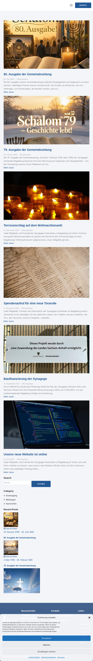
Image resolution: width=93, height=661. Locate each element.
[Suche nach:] (17, 482)
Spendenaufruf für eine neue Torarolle (30, 303)
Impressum (61, 657)
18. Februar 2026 (10, 155)
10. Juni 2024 (9, 459)
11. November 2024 (11, 308)
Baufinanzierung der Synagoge (25, 378)
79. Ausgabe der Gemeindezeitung (27, 149)
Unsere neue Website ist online (25, 454)
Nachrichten (11, 504)
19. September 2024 (11, 384)
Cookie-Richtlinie (34, 657)
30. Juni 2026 (9, 79)
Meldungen (11, 500)
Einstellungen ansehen (46, 652)
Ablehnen (46, 645)
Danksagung (11, 496)
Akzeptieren (46, 638)
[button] (89, 617)
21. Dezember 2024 (11, 230)
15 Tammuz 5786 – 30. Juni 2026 (19, 532)
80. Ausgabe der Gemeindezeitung (27, 74)
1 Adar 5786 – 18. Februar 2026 (18, 560)
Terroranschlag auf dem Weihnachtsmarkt (33, 225)
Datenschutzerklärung (48, 657)
